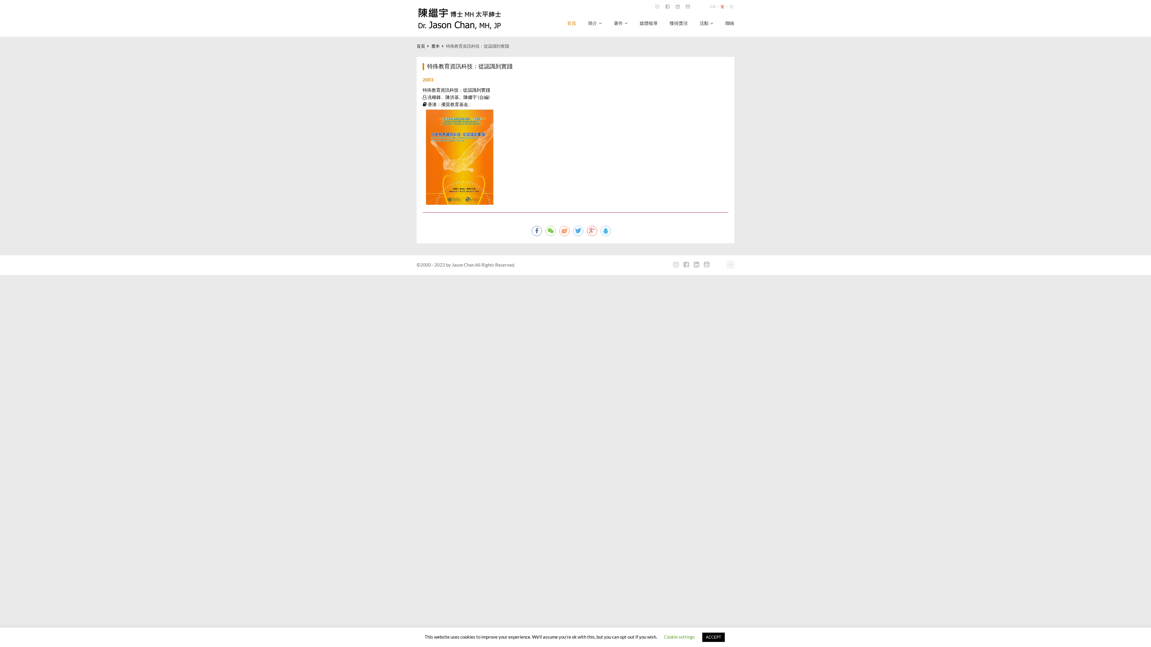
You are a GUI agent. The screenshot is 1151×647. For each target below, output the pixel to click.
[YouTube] (688, 7)
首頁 (571, 23)
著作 (618, 23)
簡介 (592, 23)
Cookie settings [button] (679, 637)
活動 (704, 23)
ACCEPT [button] (713, 637)
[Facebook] (667, 7)
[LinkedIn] (678, 7)
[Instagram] (657, 7)
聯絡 (729, 23)
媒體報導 (649, 23)
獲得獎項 (679, 23)
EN (712, 6)
